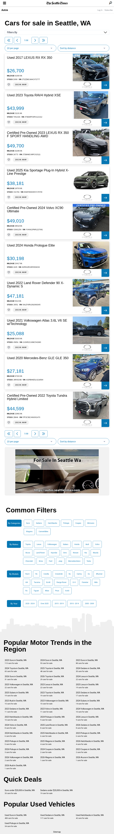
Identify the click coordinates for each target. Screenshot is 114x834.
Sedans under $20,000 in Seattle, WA (56, 791)
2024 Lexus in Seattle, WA (87, 677)
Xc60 (67, 591)
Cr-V (74, 582)
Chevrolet (29, 561)
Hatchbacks (52, 523)
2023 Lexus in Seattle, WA (51, 686)
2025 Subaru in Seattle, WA (17, 694)
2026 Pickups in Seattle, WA (17, 750)
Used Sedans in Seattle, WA (52, 816)
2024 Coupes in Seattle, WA (52, 750)
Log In (99, 10)
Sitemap (57, 832)
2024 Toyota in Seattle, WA (16, 669)
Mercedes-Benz (74, 561)
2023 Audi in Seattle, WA (15, 702)
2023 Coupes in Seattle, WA (88, 750)
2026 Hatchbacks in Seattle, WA (90, 742)
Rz (26, 591)
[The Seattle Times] (57, 3)
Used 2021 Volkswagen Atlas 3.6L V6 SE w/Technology (37, 322)
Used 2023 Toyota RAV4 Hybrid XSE (34, 95)
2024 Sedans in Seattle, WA (88, 669)
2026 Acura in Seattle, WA (87, 758)
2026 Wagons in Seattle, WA (52, 758)
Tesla (89, 561)
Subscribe (109, 10)
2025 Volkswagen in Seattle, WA (19, 686)
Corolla (46, 574)
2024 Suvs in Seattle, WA (51, 661)
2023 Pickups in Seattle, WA (88, 734)
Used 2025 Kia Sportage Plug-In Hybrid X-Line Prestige (38, 172)
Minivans (90, 523)
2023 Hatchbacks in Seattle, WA (19, 718)
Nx (70, 574)
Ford (50, 561)
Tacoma (37, 582)
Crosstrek (59, 574)
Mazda (95, 553)
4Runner (99, 574)
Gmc (65, 553)
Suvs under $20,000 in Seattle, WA (20, 791)
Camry (79, 574)
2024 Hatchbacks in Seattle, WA (19, 734)
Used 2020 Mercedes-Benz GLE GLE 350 (38, 358)
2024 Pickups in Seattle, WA (52, 718)
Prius (57, 591)
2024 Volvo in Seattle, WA (16, 726)
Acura (27, 553)
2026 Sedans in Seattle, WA (88, 726)
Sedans (39, 523)
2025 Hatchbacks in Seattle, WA (54, 734)
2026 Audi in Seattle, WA (15, 767)
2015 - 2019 (59, 604)
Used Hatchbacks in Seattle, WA (90, 816)
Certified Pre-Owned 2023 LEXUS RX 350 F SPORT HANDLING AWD (38, 134)
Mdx (96, 582)
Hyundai (54, 553)
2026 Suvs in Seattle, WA (16, 677)
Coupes (78, 523)
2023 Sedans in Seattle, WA (17, 710)
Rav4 (27, 574)
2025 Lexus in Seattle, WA (87, 686)
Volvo (97, 544)
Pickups (66, 523)
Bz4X (48, 582)
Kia (86, 553)
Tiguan (36, 591)
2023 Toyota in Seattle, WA (52, 694)
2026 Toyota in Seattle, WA (52, 677)
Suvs (28, 523)
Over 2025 (45, 604)
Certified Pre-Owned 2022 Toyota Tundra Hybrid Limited (37, 397)
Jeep (60, 561)
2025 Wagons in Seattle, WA (52, 742)
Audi (87, 544)
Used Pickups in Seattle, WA (17, 824)
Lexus (39, 544)
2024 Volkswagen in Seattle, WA (90, 710)
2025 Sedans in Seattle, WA (88, 694)
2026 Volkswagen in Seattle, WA (19, 758)
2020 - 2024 (29, 604)
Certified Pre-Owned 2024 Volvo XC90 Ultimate (35, 209)
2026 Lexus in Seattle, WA (87, 718)
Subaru (65, 544)
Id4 (26, 582)
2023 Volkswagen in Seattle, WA (54, 702)
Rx (36, 574)
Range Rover (61, 582)
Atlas (47, 591)
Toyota (28, 544)
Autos (4, 10)
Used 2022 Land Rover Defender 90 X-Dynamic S (35, 284)
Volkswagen (52, 544)
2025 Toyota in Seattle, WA (52, 669)
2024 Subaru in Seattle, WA (88, 702)
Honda (76, 544)
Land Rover (40, 553)
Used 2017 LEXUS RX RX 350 (29, 57)
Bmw (41, 561)
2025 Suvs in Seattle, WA (16, 661)
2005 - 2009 (89, 604)
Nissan (75, 553)
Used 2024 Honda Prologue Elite (31, 245)
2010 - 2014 (74, 604)
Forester (85, 582)
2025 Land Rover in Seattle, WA (54, 726)
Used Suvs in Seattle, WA (16, 816)
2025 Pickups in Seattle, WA (17, 742)
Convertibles (43, 532)
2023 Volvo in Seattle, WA (51, 710)
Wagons (29, 532)
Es (89, 574)
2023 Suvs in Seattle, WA (87, 661)
